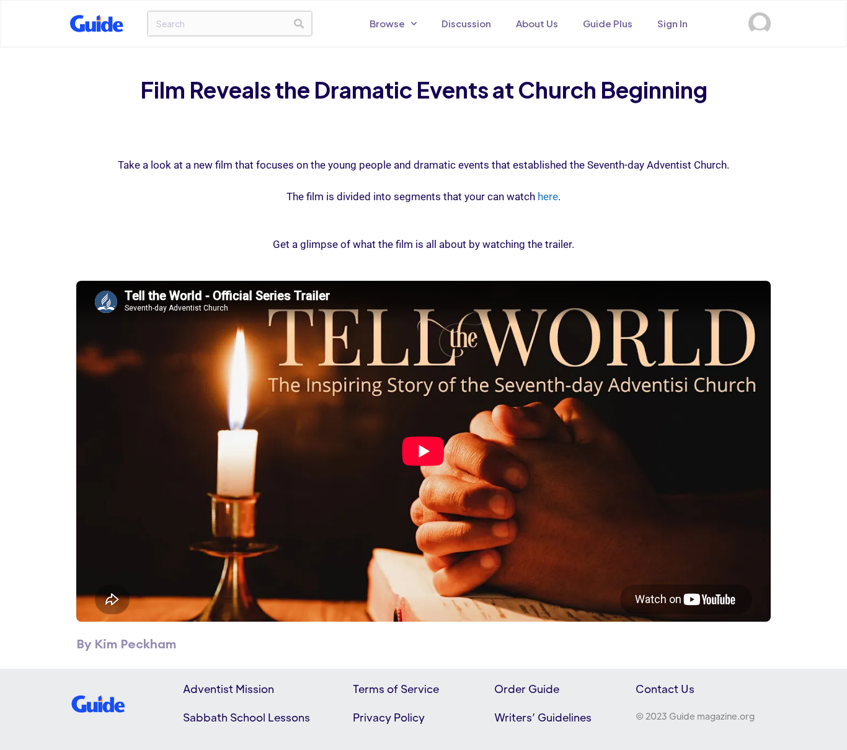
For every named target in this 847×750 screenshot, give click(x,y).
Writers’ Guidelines (543, 717)
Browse (387, 23)
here (548, 196)
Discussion (466, 23)
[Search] (298, 23)
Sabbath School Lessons (246, 717)
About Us (537, 23)
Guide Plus (607, 23)
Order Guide (526, 688)
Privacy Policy (389, 717)
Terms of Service (396, 688)
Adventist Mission (228, 688)
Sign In (672, 23)
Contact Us (665, 688)
